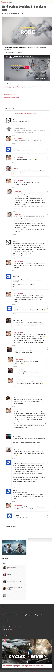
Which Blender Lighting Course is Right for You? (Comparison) (15, 567)
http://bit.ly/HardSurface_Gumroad (13, 88)
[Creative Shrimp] (27, 2)
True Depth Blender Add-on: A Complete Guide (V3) (15, 574)
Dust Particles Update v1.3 (13, 595)
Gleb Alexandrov (18, 138)
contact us (11, 629)
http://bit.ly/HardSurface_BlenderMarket (15, 86)
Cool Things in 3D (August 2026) (14, 581)
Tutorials (5, 13)
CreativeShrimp (23, 670)
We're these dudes (7, 615)
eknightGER (16, 168)
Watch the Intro (8, 91)
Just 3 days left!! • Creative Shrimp (27, 113)
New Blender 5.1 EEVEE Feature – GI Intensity (14, 588)
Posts (4, 563)
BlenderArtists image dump (11, 97)
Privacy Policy (35, 670)
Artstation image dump (10, 94)
